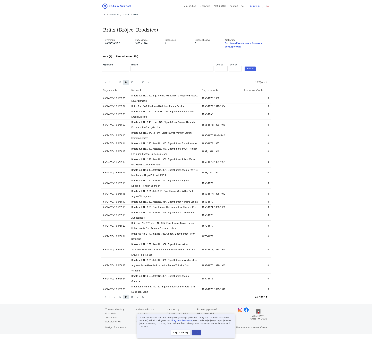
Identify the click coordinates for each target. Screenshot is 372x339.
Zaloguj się (255, 6)
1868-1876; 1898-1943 (213, 265)
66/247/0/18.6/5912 (114, 151)
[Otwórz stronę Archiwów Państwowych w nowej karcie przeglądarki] (258, 315)
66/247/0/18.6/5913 (114, 162)
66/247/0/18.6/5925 (114, 289)
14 (126, 82)
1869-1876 (207, 278)
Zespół (125, 15)
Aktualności (220, 6)
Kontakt (234, 6)
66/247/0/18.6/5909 (114, 124)
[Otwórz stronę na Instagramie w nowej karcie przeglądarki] (241, 309)
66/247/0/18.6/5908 (114, 114)
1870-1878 (207, 236)
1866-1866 (207, 114)
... (114, 82)
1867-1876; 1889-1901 (213, 162)
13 (120, 82)
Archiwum (114, 15)
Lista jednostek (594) (127, 56)
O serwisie (205, 6)
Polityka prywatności (208, 309)
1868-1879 (207, 183)
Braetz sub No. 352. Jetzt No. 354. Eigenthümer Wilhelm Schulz (164, 201)
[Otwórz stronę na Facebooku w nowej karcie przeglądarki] (247, 309)
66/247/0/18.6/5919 (114, 215)
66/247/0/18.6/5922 (114, 249)
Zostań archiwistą (114, 309)
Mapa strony (173, 309)
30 (143, 82)
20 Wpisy (260, 82)
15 (132, 82)
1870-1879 (207, 225)
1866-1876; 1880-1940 (213, 124)
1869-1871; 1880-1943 (213, 249)
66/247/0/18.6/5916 (114, 193)
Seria (135, 15)
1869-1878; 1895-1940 (213, 289)
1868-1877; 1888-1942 (213, 193)
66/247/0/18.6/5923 (114, 265)
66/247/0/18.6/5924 (114, 278)
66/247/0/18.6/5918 (114, 207)
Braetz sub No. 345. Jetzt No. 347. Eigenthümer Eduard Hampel (164, 143)
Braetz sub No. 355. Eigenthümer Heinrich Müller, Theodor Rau (163, 207)
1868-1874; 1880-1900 (213, 207)
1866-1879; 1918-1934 (213, 106)
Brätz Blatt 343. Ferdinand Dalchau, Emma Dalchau (158, 106)
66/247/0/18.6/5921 (114, 236)
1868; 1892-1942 (210, 172)
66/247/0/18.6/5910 (114, 135)
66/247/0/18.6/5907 (114, 106)
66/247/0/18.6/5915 (114, 183)
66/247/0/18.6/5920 (114, 225)
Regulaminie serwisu (182, 320)
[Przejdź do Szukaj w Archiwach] (119, 6)
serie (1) (107, 56)
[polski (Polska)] (269, 6)
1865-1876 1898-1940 (213, 135)
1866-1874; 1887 (210, 143)
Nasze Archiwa (113, 321)
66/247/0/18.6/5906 (114, 98)
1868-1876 (207, 215)
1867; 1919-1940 (210, 151)
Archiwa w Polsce (145, 309)
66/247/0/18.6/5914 (114, 172)
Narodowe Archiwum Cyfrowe (251, 327)
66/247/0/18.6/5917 (114, 201)
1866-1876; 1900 (210, 98)
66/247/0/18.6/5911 (114, 143)
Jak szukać (190, 6)
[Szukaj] (243, 6)
